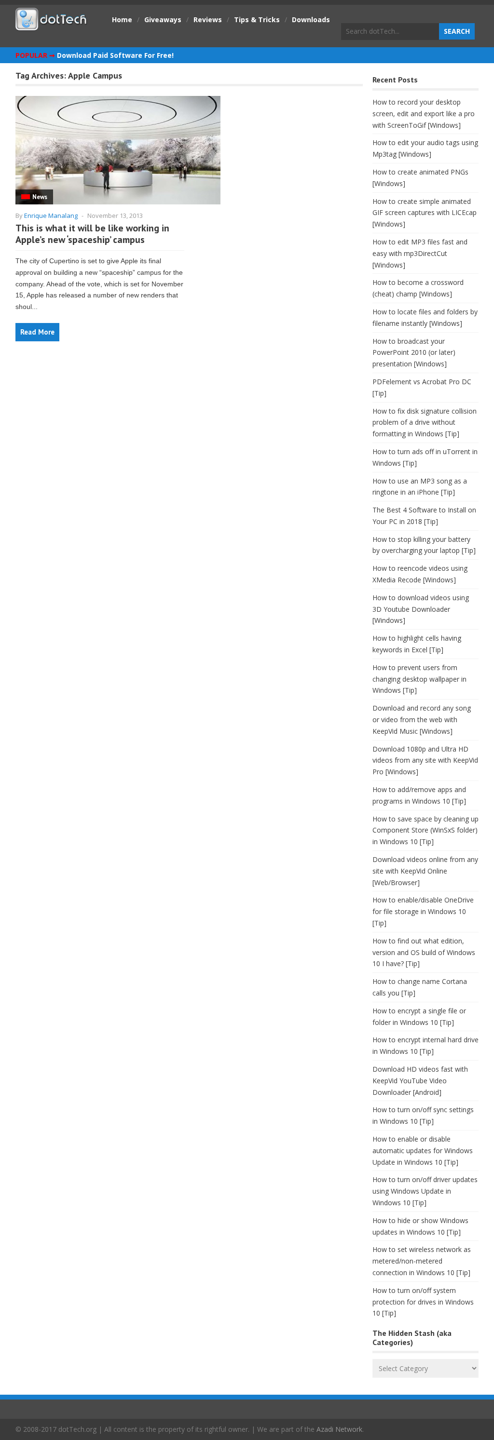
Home (122, 19)
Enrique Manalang (51, 215)
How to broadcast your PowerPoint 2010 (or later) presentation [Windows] (413, 352)
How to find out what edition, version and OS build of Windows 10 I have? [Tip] (423, 952)
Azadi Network (339, 1429)
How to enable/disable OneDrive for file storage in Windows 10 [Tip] (423, 911)
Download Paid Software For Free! (115, 55)
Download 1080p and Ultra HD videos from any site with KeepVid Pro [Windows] (425, 760)
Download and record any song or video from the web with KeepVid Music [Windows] (421, 719)
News (39, 197)
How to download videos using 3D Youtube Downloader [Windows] (420, 609)
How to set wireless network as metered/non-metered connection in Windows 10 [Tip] (421, 1261)
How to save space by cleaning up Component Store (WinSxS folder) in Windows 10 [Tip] (425, 830)
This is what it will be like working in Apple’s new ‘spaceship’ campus (92, 234)
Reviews (207, 19)
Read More (37, 331)
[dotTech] (51, 25)
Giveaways (162, 19)
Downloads (311, 19)
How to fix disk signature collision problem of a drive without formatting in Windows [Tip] (424, 422)
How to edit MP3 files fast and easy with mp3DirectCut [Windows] (419, 253)
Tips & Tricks (257, 19)
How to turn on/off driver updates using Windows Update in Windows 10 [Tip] (425, 1191)
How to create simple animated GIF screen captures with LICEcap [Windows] (424, 213)
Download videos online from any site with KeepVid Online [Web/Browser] (425, 871)
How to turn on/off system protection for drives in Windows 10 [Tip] (423, 1302)
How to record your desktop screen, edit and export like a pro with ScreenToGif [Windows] (423, 113)
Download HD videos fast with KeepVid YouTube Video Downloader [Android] (420, 1080)
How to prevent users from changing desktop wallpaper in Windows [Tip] (419, 679)
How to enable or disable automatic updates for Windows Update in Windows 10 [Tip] (422, 1150)
